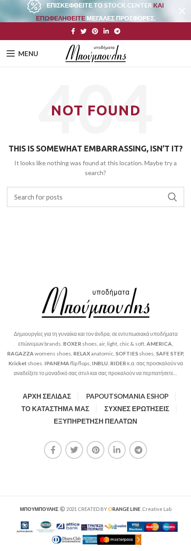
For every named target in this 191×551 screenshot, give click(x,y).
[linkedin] (106, 31)
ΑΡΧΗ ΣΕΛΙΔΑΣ (47, 396)
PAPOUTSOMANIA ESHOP (127, 396)
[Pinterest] (95, 31)
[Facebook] (73, 31)
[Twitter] (83, 31)
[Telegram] (117, 31)
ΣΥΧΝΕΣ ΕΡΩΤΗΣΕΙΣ (136, 408)
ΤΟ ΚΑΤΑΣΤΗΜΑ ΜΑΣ (55, 408)
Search (172, 197)
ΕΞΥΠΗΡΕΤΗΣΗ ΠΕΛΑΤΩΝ (95, 421)
